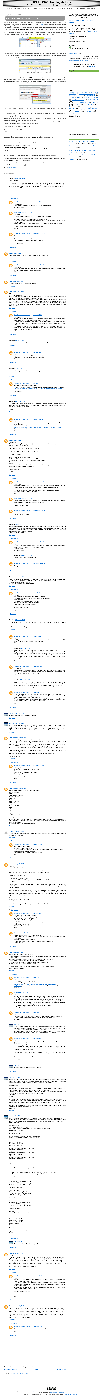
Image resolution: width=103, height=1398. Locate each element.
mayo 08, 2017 (37, 977)
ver (42, 24)
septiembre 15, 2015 (18, 713)
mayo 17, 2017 (21, 1024)
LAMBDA (77, 105)
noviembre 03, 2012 (39, 265)
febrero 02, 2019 (38, 1326)
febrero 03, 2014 (20, 620)
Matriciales (73, 107)
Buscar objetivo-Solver (75, 96)
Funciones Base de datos (82, 102)
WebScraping (72, 113)
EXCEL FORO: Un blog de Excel (51, 2)
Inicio (8, 8)
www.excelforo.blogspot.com (32, 1391)
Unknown (17, 212)
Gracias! (71, 159)
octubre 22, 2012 (20, 178)
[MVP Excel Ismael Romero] (83, 22)
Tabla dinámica (92, 109)
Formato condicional (78, 100)
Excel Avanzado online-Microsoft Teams (41, 8)
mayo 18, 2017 (37, 1038)
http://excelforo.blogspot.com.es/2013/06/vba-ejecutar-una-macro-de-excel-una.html (38, 388)
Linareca (11, 831)
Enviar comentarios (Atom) (20, 1373)
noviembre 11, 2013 (26, 212)
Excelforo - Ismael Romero (22, 202)
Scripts (81, 109)
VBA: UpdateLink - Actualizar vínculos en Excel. (22, 18)
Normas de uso (81, 8)
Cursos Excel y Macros (19, 8)
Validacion (77, 111)
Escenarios (71, 97)
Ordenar (94, 107)
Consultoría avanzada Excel (65, 8)
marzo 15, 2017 (19, 831)
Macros (10, 167)
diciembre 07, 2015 (20, 737)
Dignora (11, 1253)
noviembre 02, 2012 (21, 253)
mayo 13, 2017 (37, 1012)
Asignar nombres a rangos (87, 94)
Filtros (78, 97)
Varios (14, 167)
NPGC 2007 (86, 107)
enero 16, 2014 (19, 577)
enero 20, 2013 (19, 281)
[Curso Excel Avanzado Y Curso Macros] (72, 47)
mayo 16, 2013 (19, 340)
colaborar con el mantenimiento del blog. (79, 60)
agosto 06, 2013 (20, 401)
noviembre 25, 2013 (21, 524)
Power (71, 109)
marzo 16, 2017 (38, 844)
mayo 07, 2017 (19, 864)
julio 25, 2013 (19, 368)
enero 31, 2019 (18, 1253)
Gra (10, 713)
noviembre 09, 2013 (21, 440)
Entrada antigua (61, 1369)
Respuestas (14, 198)
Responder (12, 195)
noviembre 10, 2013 (39, 482)
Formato (96, 97)
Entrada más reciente (10, 1369)
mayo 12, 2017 (24, 992)
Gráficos (95, 102)
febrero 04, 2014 (38, 692)
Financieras (87, 97)
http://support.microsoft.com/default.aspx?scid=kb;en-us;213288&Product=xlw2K (37, 427)
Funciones (93, 99)
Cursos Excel (90, 96)
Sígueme (92, 66)
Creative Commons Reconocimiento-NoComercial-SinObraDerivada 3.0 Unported (74, 1391)
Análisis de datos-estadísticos (78, 92)
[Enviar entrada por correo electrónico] (24, 164)
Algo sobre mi (91, 8)
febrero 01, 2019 (19, 1306)
